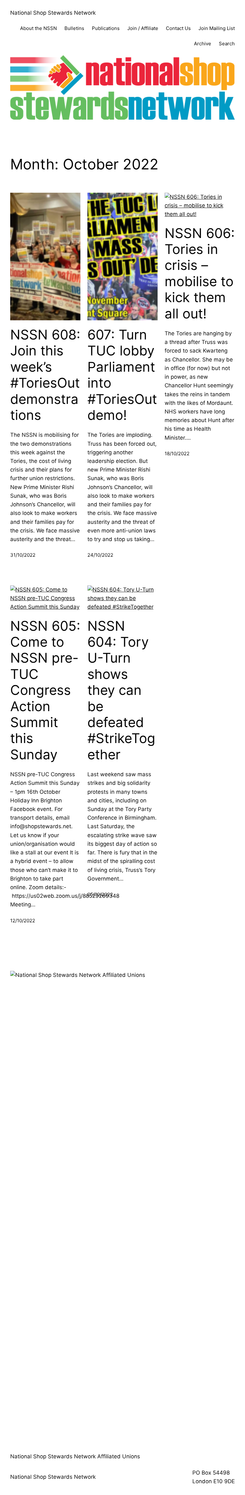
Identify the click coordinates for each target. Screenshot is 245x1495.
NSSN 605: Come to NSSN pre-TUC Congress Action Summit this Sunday (45, 690)
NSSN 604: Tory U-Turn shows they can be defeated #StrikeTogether (121, 690)
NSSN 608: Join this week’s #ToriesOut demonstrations (45, 375)
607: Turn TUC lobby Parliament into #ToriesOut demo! (122, 375)
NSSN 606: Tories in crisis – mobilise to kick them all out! (200, 273)
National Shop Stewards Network (53, 13)
